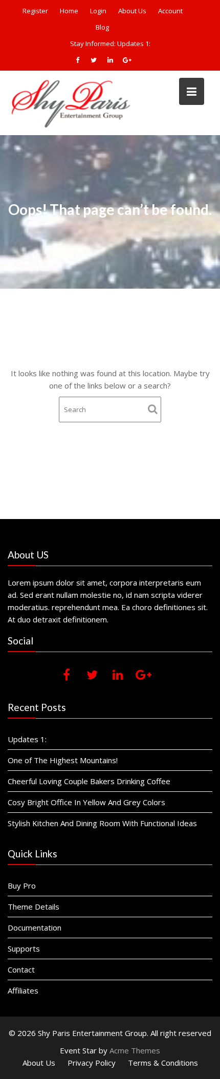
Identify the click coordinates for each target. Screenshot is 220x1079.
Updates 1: (133, 43)
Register (35, 10)
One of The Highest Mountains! (63, 760)
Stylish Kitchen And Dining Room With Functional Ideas (102, 823)
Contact (21, 969)
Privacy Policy (92, 1063)
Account (170, 10)
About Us (132, 10)
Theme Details (33, 906)
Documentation (34, 927)
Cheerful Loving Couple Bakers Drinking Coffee (89, 781)
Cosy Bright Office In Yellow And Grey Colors (86, 802)
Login (98, 10)
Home (69, 10)
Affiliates (23, 990)
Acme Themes (134, 1050)
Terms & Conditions (163, 1063)
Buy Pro (22, 885)
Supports (24, 948)
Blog (102, 27)
